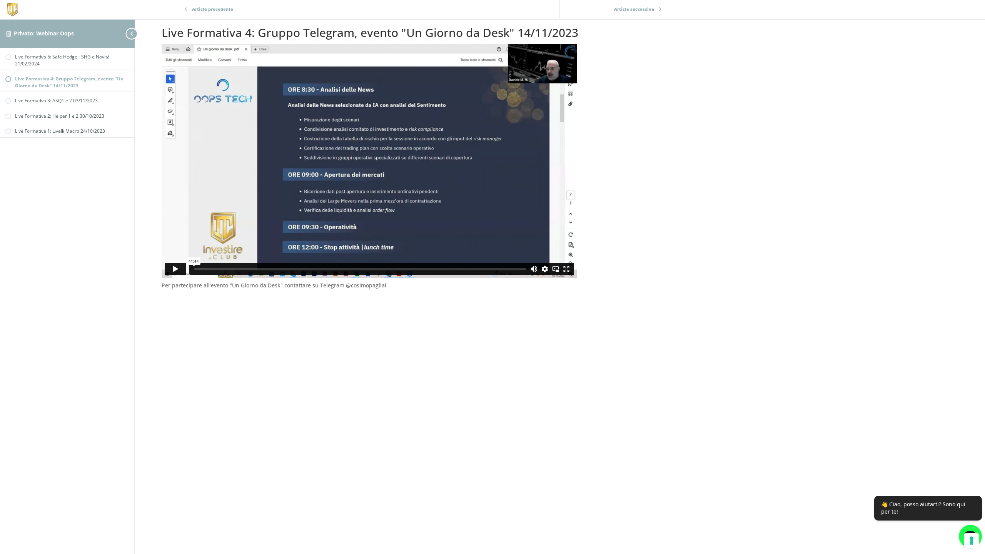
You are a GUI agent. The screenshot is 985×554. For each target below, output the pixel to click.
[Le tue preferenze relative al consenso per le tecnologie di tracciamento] (971, 540)
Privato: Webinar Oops (44, 33)
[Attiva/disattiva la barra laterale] (132, 33)
